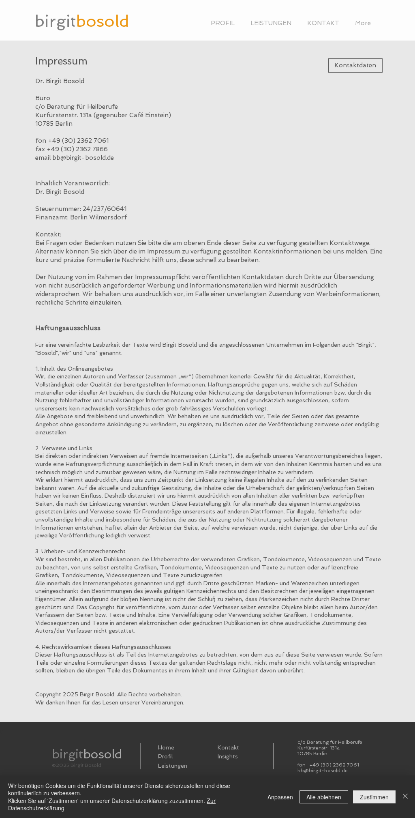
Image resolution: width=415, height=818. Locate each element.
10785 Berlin (312, 753)
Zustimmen (374, 797)
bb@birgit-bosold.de (83, 157)
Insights (228, 756)
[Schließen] (405, 797)
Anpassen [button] (280, 797)
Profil (165, 756)
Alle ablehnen (323, 797)
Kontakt (228, 747)
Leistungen (172, 765)
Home (166, 747)
